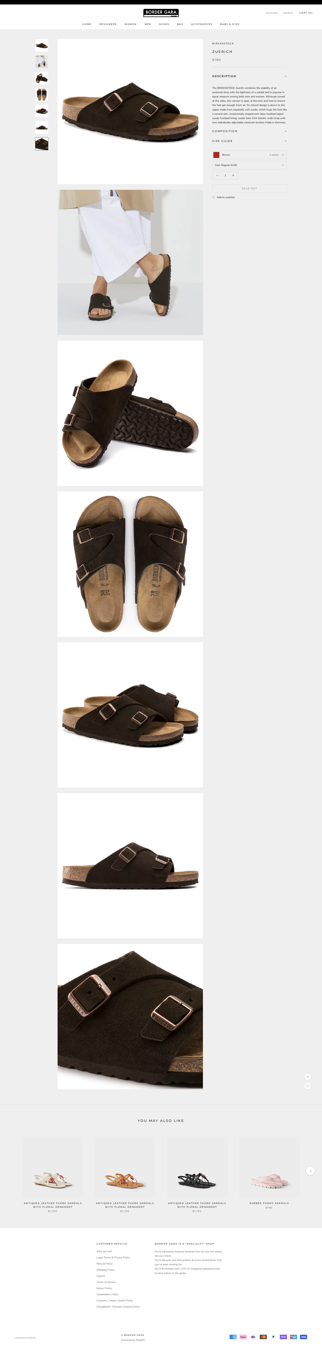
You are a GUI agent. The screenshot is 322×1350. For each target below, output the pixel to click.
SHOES (164, 24)
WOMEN (131, 24)
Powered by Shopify (133, 1340)
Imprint (101, 1276)
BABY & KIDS (229, 24)
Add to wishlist (226, 197)
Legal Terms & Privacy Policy (113, 1257)
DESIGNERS (108, 24)
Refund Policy (105, 1263)
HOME (86, 24)
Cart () (306, 12)
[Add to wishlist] (307, 1086)
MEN (148, 24)
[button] (249, 76)
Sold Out (249, 188)
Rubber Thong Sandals (269, 1203)
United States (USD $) (24, 1338)
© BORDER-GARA (133, 1335)
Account (272, 13)
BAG (180, 24)
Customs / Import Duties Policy (115, 1300)
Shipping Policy (105, 1270)
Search (288, 13)
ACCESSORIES (201, 24)
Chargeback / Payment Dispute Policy (118, 1306)
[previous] (11, 1171)
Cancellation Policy (107, 1294)
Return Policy (104, 1288)
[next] (310, 1171)
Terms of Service (106, 1282)
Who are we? (104, 1251)
